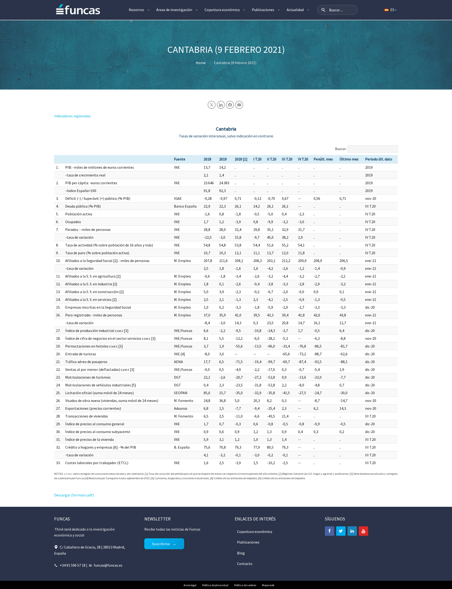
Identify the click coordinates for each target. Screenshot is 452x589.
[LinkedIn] (352, 531)
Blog (241, 553)
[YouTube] (363, 531)
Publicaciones (263, 9)
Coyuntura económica (222, 9)
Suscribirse (161, 543)
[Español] (390, 10)
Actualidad (295, 9)
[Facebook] (329, 531)
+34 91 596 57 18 (72, 565)
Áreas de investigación (174, 9)
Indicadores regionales (72, 116)
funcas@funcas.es (108, 565)
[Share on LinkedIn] (221, 105)
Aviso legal (190, 585)
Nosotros (136, 9)
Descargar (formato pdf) (74, 495)
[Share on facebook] (230, 105)
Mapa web (268, 585)
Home (201, 62)
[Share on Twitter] (212, 105)
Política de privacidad (215, 585)
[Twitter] (341, 531)
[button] (323, 10)
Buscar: (341, 148)
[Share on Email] (239, 105)
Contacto (244, 563)
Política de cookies (245, 585)
